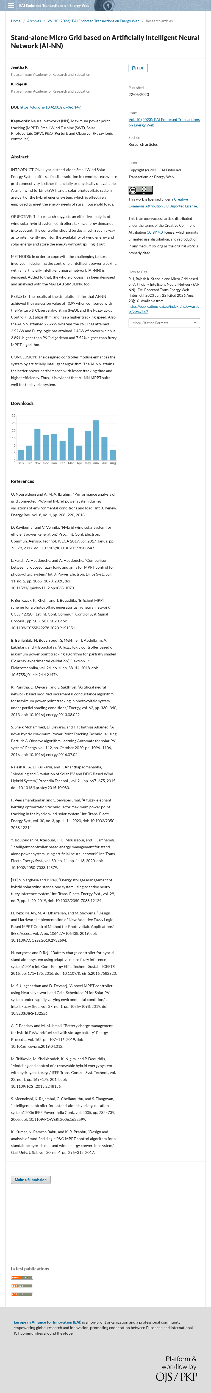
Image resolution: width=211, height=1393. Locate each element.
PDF (140, 68)
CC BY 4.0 (155, 232)
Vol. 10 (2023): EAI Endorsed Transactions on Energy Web (93, 21)
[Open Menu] (10, 5)
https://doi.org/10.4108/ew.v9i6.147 (50, 107)
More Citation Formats (150, 323)
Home (16, 21)
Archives (34, 21)
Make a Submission (31, 1180)
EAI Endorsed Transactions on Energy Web (54, 5)
